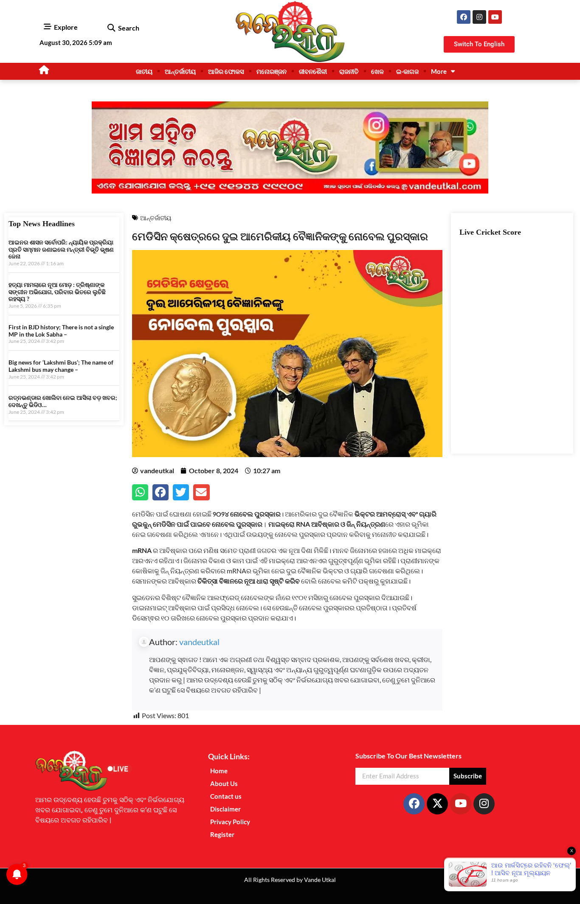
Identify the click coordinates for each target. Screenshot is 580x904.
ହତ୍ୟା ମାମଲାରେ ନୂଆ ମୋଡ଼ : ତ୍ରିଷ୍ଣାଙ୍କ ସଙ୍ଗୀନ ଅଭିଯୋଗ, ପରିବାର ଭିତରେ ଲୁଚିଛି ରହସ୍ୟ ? (57, 292)
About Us (224, 783)
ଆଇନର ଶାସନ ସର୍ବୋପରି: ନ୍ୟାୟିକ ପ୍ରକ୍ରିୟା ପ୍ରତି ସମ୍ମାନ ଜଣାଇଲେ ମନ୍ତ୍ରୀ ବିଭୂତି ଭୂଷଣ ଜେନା (61, 249)
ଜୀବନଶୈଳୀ (313, 71)
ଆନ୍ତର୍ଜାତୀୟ (180, 71)
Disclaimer (225, 809)
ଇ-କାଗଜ (407, 71)
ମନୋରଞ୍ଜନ (271, 71)
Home (219, 771)
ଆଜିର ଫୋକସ (226, 71)
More (439, 71)
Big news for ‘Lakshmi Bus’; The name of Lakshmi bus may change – (60, 366)
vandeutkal (199, 642)
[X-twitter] (437, 803)
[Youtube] (495, 17)
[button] (111, 28)
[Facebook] (463, 17)
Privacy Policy (230, 821)
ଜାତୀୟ (144, 71)
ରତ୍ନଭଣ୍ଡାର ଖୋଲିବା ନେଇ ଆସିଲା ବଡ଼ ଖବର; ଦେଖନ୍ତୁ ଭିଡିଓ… (62, 401)
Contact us (226, 796)
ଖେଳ (377, 71)
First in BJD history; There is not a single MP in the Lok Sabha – (61, 330)
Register (222, 834)
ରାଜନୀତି (349, 71)
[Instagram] (479, 17)
